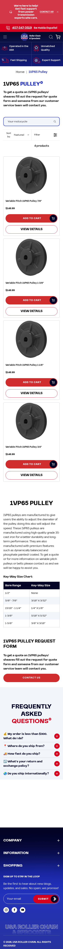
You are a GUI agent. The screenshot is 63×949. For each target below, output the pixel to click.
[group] (31, 11)
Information (16, 853)
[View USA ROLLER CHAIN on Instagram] (6, 910)
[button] (50, 37)
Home (20, 72)
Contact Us (31, 677)
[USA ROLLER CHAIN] (31, 37)
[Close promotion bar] (57, 12)
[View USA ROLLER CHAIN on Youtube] (22, 910)
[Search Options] (56, 121)
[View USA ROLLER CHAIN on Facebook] (14, 910)
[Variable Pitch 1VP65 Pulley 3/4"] (31, 422)
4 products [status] (41, 146)
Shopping (12, 865)
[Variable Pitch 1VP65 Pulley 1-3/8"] (31, 258)
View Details (32, 229)
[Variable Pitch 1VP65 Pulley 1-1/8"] (31, 340)
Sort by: (15, 135)
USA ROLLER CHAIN (24, 942)
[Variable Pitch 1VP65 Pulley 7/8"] (31, 176)
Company (12, 840)
